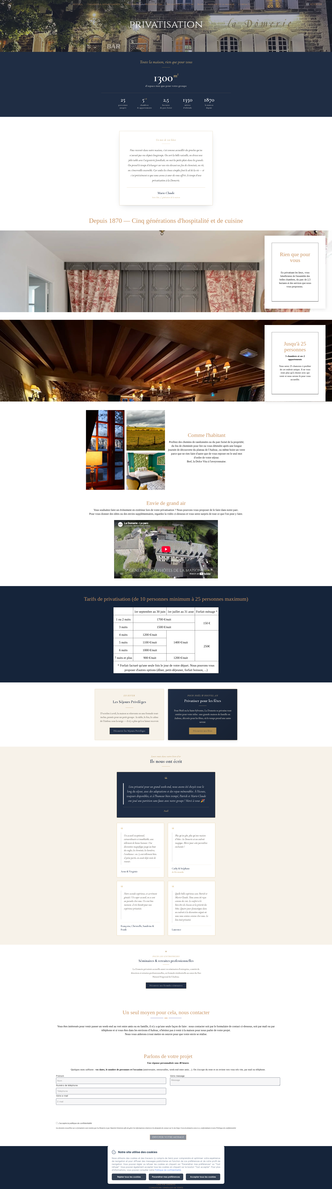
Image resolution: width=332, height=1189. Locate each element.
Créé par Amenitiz (166, 1184)
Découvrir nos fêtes (202, 731)
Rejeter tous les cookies (129, 1177)
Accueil (78, 4)
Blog (200, 4)
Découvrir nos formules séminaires (166, 985)
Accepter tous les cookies (203, 1177)
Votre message (177, 1076)
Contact (244, 4)
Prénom (60, 1076)
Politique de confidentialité (168, 1170)
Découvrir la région (179, 4)
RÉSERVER (316, 4)
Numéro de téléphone (67, 1085)
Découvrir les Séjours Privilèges (129, 731)
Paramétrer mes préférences (166, 1177)
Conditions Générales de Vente (166, 1187)
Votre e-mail (62, 1095)
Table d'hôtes (132, 4)
